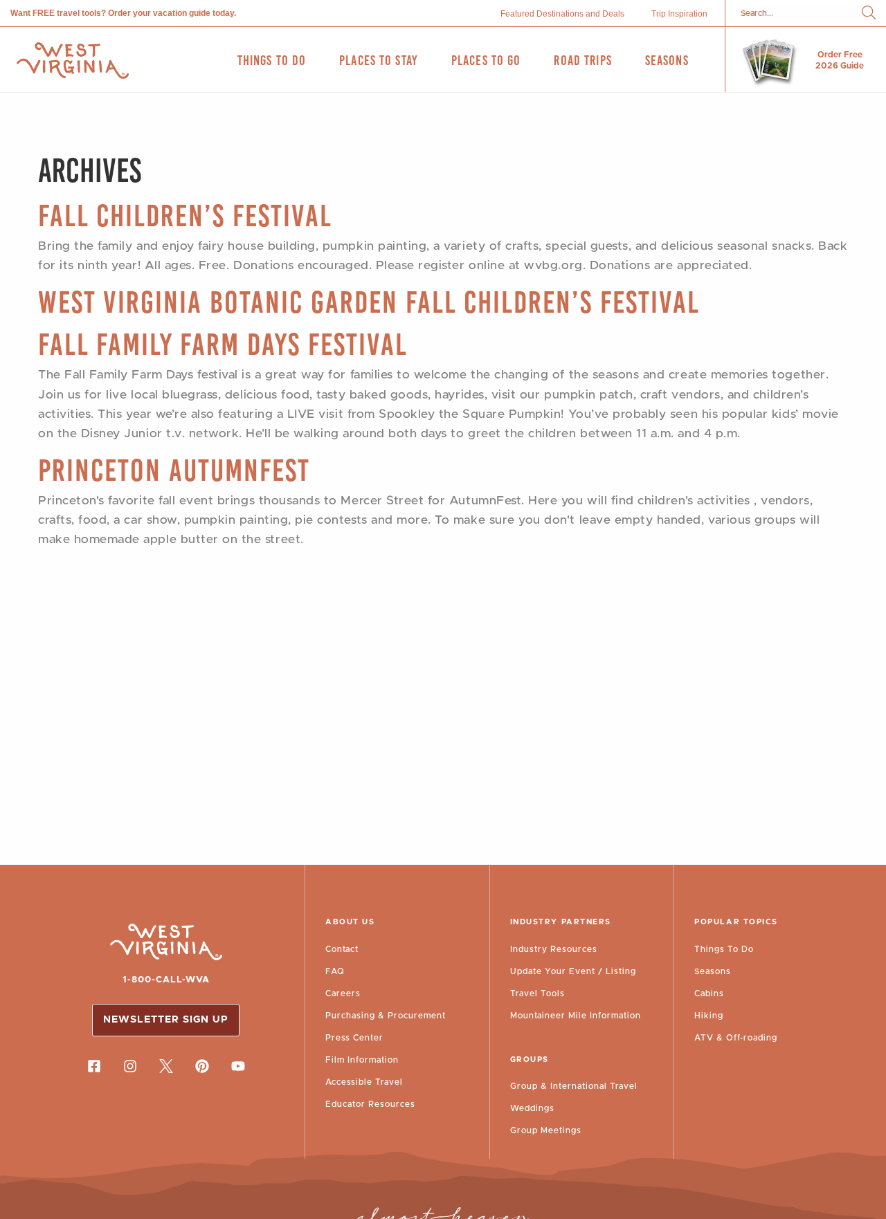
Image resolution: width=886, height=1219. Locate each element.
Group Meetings (545, 1130)
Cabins (709, 993)
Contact (342, 949)
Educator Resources (370, 1104)
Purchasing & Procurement (385, 1015)
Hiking (708, 1015)
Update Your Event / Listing (573, 971)
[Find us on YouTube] (238, 1066)
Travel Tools (537, 993)
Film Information (362, 1060)
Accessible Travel (364, 1082)
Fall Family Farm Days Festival (223, 344)
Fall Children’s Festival (185, 215)
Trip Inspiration (679, 14)
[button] (869, 13)
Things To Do (724, 949)
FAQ (335, 971)
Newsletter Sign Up (165, 1020)
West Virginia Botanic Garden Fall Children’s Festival (369, 302)
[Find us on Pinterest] (202, 1066)
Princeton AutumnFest (174, 470)
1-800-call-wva (166, 979)
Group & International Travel (574, 1086)
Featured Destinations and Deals (562, 14)
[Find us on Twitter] (166, 1066)
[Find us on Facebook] (94, 1066)
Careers (343, 993)
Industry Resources (553, 949)
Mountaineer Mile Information (575, 1015)
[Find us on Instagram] (130, 1066)
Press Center (354, 1038)
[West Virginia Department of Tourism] (72, 60)
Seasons (712, 971)
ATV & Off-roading (735, 1038)
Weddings (532, 1108)
